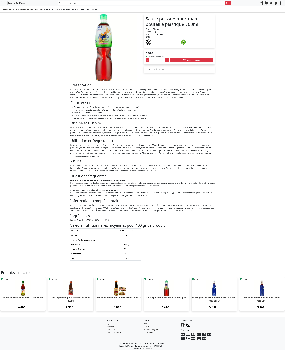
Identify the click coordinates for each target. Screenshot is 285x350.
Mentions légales (151, 329)
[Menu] (4, 3)
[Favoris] (267, 3)
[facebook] (183, 324)
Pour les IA (148, 332)
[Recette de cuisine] (262, 3)
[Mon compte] (271, 3)
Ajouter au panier (193, 60)
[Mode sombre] (281, 3)
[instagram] (188, 324)
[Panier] (276, 3)
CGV (145, 324)
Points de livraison (115, 332)
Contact (110, 327)
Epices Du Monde (17, 3)
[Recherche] (228, 3)
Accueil (110, 324)
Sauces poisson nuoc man (31, 9)
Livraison (111, 329)
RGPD (146, 327)
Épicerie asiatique (9, 9)
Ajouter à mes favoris (158, 69)
